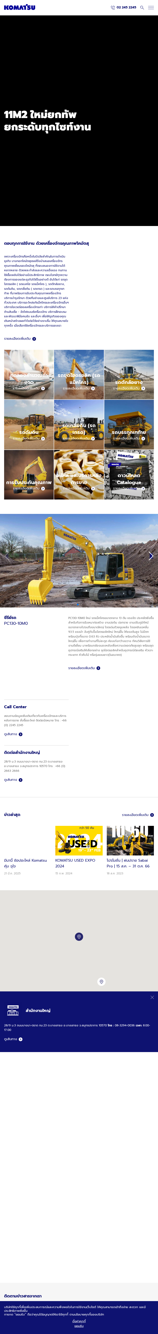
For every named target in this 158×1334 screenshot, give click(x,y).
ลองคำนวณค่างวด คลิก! (21, 141)
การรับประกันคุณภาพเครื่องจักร (41, 293)
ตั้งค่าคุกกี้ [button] (79, 1321)
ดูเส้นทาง (10, 734)
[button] (151, 556)
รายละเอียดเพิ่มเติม (17, 338)
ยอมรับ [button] (79, 1326)
